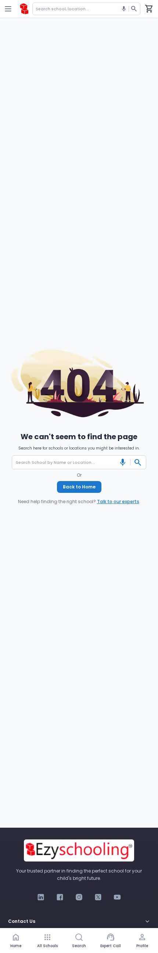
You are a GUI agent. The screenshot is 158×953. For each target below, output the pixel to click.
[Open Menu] (8, 9)
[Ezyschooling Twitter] (98, 897)
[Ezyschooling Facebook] (60, 897)
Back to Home (79, 487)
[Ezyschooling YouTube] (117, 897)
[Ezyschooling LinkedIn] (40, 897)
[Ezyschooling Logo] (24, 9)
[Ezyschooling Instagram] (79, 897)
